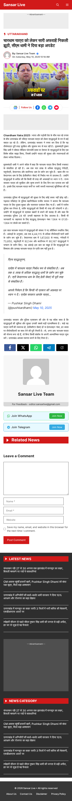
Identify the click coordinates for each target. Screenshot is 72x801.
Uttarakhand (18, 34)
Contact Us (26, 793)
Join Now (57, 415)
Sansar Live (14, 4)
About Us (11, 793)
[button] (57, 5)
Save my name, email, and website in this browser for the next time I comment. (37, 529)
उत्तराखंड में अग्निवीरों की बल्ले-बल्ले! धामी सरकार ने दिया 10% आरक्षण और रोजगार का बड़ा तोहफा (32, 596)
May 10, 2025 (42, 308)
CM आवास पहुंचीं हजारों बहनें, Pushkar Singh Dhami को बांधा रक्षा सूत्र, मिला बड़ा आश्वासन (34, 583)
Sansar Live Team (25, 53)
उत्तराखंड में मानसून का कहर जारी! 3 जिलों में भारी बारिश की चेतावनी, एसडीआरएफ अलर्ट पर (35, 610)
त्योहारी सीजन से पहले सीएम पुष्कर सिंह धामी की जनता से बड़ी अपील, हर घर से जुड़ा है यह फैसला (34, 623)
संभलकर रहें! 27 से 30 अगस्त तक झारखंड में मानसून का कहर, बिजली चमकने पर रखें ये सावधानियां (33, 570)
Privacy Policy (58, 793)
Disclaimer (42, 793)
